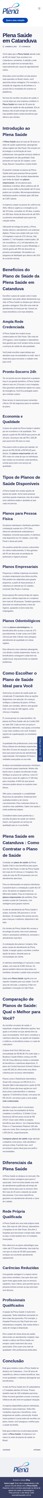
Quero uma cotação (15, 20)
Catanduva (26, 46)
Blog (28, 1480)
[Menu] (39, 8)
